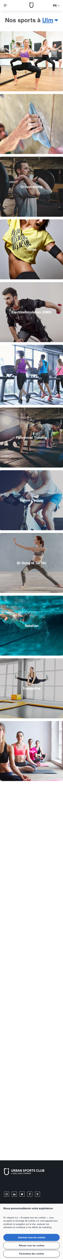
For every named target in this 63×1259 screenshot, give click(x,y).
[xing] (37, 1194)
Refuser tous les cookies (31, 1245)
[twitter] (22, 1194)
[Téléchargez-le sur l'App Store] (15, 1184)
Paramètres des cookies (31, 1253)
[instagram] (6, 1194)
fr (55, 6)
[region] (31, 1231)
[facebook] (29, 1194)
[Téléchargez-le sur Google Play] (40, 1184)
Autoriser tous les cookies (31, 1237)
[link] (31, 61)
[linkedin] (14, 1194)
